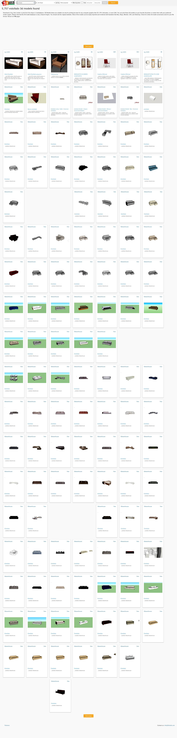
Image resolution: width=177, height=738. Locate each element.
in (36, 2)
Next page (89, 46)
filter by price (76, 2)
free (85, 2)
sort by (58, 2)
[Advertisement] (88, 31)
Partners (7, 725)
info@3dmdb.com (169, 725)
